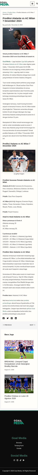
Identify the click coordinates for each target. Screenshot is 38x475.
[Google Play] (24, 460)
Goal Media (6, 61)
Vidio (11, 72)
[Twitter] (8, 318)
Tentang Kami (19, 445)
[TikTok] (20, 460)
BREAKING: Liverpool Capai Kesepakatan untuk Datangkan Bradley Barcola (17, 364)
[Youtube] (17, 460)
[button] (37, 3)
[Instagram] (14, 460)
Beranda (19, 442)
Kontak (19, 448)
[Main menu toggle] (32, 3)
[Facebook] (4, 318)
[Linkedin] (16, 318)
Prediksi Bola (11, 12)
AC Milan (20, 64)
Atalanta (12, 64)
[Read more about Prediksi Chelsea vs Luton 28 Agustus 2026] (19, 384)
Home (4, 12)
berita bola (12, 300)
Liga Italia (24, 61)
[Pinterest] (12, 318)
